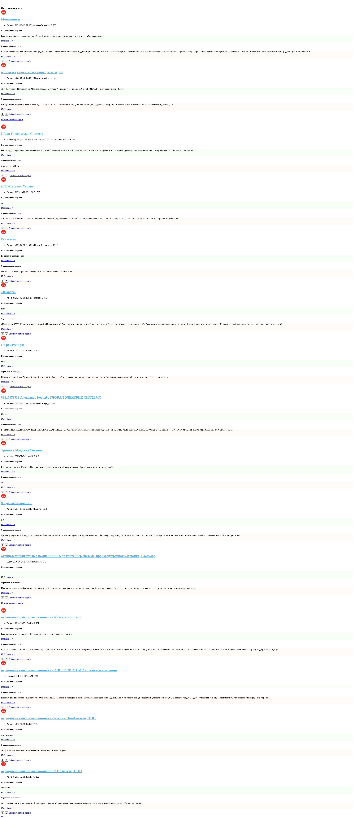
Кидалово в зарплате (16, 503)
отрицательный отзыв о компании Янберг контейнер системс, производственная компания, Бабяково (78, 556)
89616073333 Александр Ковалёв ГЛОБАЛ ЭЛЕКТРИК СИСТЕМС (51, 397)
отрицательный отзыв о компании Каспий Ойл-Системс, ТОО (48, 718)
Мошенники (10, 19)
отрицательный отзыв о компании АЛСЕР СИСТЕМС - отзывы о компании (59, 670)
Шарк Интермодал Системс (22, 133)
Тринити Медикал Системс (21, 450)
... (2, 815)
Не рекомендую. (13, 345)
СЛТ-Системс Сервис (17, 186)
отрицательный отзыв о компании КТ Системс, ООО (41, 771)
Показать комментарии (12, 119)
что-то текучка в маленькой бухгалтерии (32, 72)
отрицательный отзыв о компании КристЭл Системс (41, 617)
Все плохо (8, 239)
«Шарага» (8, 292)
